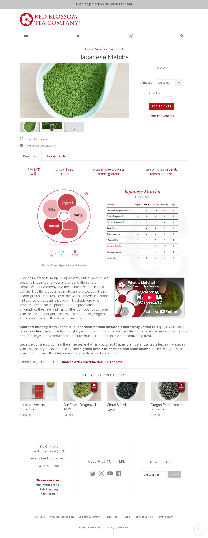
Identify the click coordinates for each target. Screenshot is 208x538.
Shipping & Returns (89, 516)
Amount (146, 82)
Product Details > (161, 116)
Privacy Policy (112, 516)
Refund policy (165, 516)
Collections (101, 49)
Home (87, 49)
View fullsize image (34, 139)
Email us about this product (38, 146)
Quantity (154, 93)
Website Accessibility (62, 516)
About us (40, 516)
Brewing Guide (55, 156)
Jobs (127, 516)
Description (30, 156)
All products (117, 49)
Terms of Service (143, 516)
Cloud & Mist (116, 405)
